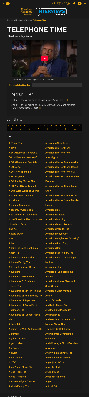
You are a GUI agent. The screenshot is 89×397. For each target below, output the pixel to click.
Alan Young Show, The (21, 367)
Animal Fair (51, 386)
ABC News (15, 167)
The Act (13, 229)
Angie (48, 381)
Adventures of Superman (22, 300)
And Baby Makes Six (56, 305)
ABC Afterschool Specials (23, 162)
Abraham (14, 200)
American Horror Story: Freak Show (61, 188)
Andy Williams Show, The (58, 353)
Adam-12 (14, 252)
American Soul (53, 248)
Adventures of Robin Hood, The (25, 295)
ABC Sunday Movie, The (22, 181)
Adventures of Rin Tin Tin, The (25, 291)
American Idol (52, 210)
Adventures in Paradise (21, 276)
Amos (48, 295)
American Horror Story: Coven (61, 167)
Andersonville (52, 314)
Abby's (12, 148)
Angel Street (52, 372)
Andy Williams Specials (57, 357)
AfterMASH (15, 324)
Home (9, 20)
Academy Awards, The (21, 210)
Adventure (14, 271)
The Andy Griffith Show (57, 329)
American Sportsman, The (59, 252)
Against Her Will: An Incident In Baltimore (25, 331)
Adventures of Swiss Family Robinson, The (24, 307)
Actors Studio (16, 233)
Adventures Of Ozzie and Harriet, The (22, 283)
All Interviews (19, 20)
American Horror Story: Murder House (62, 202)
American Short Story (57, 243)
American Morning (55, 219)
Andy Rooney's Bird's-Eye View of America (61, 345)
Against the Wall (17, 338)
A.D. (11, 238)
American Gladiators (56, 143)
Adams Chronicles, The (21, 257)
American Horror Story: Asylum (62, 162)
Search (63, 3)
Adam (12, 243)
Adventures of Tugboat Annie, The (24, 317)
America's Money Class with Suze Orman (60, 283)
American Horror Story (57, 148)
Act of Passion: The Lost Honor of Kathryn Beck (26, 222)
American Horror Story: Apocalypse (58, 155)
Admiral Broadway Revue (22, 267)
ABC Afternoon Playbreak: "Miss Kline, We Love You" (23, 155)
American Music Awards (58, 224)
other (76, 129)
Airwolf (13, 353)
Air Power (14, 348)
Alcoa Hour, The (17, 372)
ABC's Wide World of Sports (24, 190)
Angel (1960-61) (54, 362)
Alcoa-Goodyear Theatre (22, 381)
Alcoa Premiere (17, 376)
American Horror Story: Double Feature (62, 179)
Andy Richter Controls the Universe (59, 336)
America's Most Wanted (58, 291)
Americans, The (53, 267)
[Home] (44, 12)
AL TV (12, 362)
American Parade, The (57, 229)
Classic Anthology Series (20, 36)
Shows (29, 20)
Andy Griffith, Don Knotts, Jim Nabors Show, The (61, 322)
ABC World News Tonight (22, 186)
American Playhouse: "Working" (62, 238)
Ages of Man (16, 343)
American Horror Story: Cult (60, 171)
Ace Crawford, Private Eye (23, 214)
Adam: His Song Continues (23, 248)
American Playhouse (56, 233)
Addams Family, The (19, 262)
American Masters (55, 214)
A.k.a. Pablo (15, 357)
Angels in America (55, 376)
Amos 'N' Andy (53, 300)
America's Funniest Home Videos (59, 274)
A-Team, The (16, 143)
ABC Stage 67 (16, 176)
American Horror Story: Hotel (61, 195)
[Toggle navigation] (85, 4)
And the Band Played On (58, 310)
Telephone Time (39, 20)
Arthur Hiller (22, 94)
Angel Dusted (52, 367)
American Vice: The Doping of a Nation (62, 260)
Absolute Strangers (19, 205)
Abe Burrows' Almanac (21, 195)
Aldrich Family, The (19, 386)
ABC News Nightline (20, 171)
